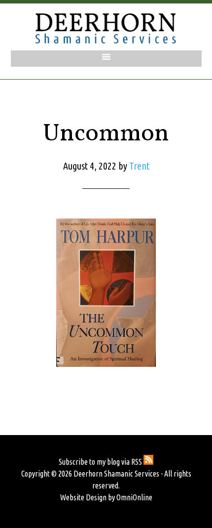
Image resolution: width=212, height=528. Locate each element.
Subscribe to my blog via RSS (101, 461)
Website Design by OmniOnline (106, 497)
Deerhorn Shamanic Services (106, 28)
